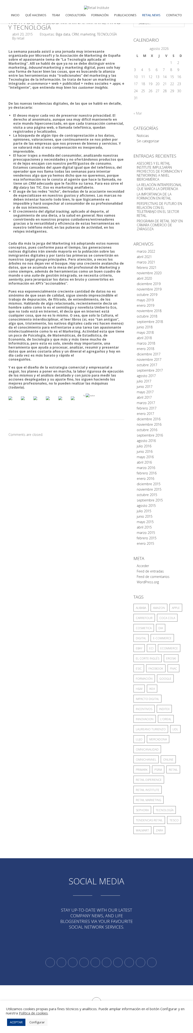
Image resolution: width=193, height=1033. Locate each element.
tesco (174, 820)
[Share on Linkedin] (64, 402)
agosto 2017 (146, 375)
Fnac (173, 669)
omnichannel (146, 760)
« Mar (137, 113)
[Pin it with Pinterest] (51, 402)
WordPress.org (148, 582)
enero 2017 (145, 413)
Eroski (171, 658)
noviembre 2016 (149, 424)
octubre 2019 (147, 294)
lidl (175, 729)
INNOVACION (144, 719)
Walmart (142, 830)
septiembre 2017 (150, 370)
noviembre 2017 (149, 359)
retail (173, 770)
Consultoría (75, 15)
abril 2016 (144, 462)
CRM (75, 34)
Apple (176, 608)
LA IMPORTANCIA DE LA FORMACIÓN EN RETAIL (154, 196)
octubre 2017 (147, 365)
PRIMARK (142, 770)
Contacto (174, 15)
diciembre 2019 (149, 284)
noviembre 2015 (149, 489)
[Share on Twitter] (26, 402)
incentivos (144, 709)
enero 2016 (145, 478)
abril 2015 (144, 527)
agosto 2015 (146, 505)
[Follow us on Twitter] (50, 962)
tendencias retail (149, 820)
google (165, 679)
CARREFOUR (144, 618)
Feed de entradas (150, 571)
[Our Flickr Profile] (129, 962)
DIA (160, 628)
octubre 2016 (147, 430)
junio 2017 (145, 386)
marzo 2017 (146, 403)
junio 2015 (145, 516)
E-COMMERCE (162, 638)
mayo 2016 (145, 457)
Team (56, 15)
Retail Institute (147, 790)
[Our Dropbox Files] (106, 962)
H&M (139, 689)
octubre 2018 (147, 316)
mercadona (158, 739)
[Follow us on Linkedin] (61, 962)
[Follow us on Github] (72, 962)
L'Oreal (165, 719)
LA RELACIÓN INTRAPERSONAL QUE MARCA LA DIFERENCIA (159, 187)
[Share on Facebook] (14, 402)
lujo (139, 739)
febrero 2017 (147, 408)
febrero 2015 (147, 538)
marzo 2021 (146, 262)
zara (159, 830)
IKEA (152, 689)
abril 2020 (144, 278)
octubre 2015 (147, 495)
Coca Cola (167, 618)
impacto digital (147, 699)
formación (144, 679)
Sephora (142, 810)
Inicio (15, 15)
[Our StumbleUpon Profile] (152, 962)
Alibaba (141, 608)
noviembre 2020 (149, 273)
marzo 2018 (146, 343)
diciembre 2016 (149, 419)
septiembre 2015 (150, 500)
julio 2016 (144, 446)
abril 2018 (144, 338)
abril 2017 (144, 397)
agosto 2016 (146, 440)
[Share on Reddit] (39, 402)
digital (141, 638)
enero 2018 (145, 348)
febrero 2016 (147, 473)
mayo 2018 (145, 332)
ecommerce (169, 648)
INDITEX (164, 709)
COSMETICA (144, 628)
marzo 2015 (146, 532)
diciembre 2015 (149, 484)
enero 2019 (145, 305)
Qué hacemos (35, 15)
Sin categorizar (148, 141)
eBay (139, 648)
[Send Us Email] (118, 962)
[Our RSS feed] (84, 962)
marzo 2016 (146, 467)
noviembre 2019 (149, 289)
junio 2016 (145, 451)
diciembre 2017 (149, 354)
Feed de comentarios (153, 576)
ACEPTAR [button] (16, 1022)
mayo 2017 (145, 392)
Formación (100, 15)
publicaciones (125, 15)
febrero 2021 (147, 267)
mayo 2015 (145, 522)
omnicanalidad (147, 749)
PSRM (158, 770)
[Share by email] (76, 402)
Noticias (143, 135)
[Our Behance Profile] (95, 962)
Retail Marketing (148, 800)
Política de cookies (33, 1013)
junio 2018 (145, 327)
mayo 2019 (145, 300)
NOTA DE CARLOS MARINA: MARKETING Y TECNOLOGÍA (64, 24)
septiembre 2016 (150, 435)
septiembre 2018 (150, 321)
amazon (159, 608)
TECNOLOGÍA (107, 34)
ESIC (139, 669)
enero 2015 (145, 543)
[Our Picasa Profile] (140, 962)
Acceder (143, 566)
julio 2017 (144, 381)
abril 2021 (144, 256)
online (168, 760)
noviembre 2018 (149, 311)
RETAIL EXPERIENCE (149, 780)
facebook (156, 669)
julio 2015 (144, 511)
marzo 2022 (146, 251)
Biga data (63, 34)
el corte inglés (147, 658)
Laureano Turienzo (151, 729)
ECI (151, 648)
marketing (87, 34)
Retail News (151, 15)
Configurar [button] (37, 1022)
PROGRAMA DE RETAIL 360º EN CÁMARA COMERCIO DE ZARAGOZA (160, 225)
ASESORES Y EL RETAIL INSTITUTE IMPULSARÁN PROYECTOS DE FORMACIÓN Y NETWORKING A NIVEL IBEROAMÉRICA (159, 171)
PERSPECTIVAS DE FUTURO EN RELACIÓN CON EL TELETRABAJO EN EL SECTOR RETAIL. (159, 209)
